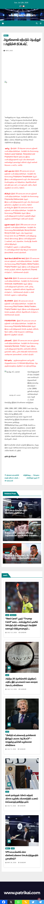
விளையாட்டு (13, 615)
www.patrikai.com (22, 15)
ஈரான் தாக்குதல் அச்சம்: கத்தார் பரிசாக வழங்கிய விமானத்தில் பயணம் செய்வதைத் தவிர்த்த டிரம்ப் (21, 798)
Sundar (23, 632)
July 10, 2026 (12, 632)
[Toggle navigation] (40, 23)
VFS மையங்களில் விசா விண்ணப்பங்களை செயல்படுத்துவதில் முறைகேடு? (20, 513)
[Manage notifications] (39, 899)
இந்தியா (6, 35)
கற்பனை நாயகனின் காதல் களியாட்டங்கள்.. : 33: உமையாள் (12, 478)
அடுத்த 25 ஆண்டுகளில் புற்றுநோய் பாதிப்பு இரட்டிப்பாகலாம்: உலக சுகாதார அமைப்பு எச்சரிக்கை (21, 682)
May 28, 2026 (12, 862)
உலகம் (12, 507)
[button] (37, 23)
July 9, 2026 (11, 749)
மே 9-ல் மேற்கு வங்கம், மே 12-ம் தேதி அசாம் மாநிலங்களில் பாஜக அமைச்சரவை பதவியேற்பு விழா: (20, 558)
